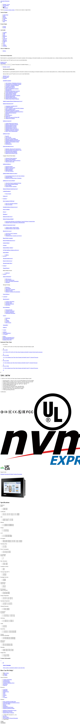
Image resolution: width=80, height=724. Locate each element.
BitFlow (7, 254)
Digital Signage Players (10, 87)
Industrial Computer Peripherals (12, 139)
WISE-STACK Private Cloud (11, 153)
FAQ (4, 696)
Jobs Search (5, 684)
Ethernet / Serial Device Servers (12, 124)
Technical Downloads (17, 474)
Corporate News (6, 680)
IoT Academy (8, 288)
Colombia (5, 20)
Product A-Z (5, 196)
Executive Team (9, 302)
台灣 (4, 42)
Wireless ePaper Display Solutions (12, 98)
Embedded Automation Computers (12, 110)
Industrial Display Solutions (8, 247)
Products (4, 78)
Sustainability (5, 325)
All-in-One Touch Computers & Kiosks (13, 183)
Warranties (8, 282)
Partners (4, 265)
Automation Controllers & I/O (11, 106)
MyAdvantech (6, 5)
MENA (4, 50)
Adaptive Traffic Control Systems (12, 227)
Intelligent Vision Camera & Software (13, 160)
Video (4, 692)
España (4, 27)
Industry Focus (6, 691)
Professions (8, 318)
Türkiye (4, 44)
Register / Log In (6, 66)
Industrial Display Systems (11, 94)
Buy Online (6, 673)
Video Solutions (5, 252)
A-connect (5, 697)
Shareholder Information (10, 313)
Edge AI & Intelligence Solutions (12, 88)
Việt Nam (5, 46)
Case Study (5, 689)
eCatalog (4, 695)
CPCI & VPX (8, 137)
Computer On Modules (10, 86)
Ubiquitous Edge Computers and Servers (14, 235)
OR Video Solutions (10, 171)
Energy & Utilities (6, 209)
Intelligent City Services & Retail (9, 180)
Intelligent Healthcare (7, 164)
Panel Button (3, 63)
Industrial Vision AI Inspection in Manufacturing (15, 222)
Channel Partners (6, 268)
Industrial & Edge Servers (7, 216)
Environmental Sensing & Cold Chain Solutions (15, 175)
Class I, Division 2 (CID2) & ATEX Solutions (15, 108)
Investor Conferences (10, 312)
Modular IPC (8, 142)
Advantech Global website (9, 9)
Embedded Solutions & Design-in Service (10, 207)
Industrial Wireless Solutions (11, 97)
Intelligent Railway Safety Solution (12, 228)
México (4, 17)
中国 (4, 33)
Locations (7, 321)
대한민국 (5, 38)
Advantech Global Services (7, 258)
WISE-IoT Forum (9, 290)
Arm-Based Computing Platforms (12, 85)
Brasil (4, 15)
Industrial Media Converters (11, 126)
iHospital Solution (9, 166)
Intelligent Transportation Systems (12, 141)
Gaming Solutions (6, 242)
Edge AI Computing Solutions (11, 203)
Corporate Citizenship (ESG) (8, 682)
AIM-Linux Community (10, 289)
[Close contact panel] (0, 660)
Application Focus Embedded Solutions (13, 84)
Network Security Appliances (11, 151)
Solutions (5, 198)
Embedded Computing (7, 80)
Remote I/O (8, 116)
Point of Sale (8, 234)
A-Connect (5, 334)
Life (6, 319)
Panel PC (7, 113)
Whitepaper (5, 690)
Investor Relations (6, 307)
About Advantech (6, 299)
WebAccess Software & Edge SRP (12, 117)
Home (4, 336)
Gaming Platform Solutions (11, 93)
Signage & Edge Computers (11, 186)
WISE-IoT (8, 272)
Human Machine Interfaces (11, 112)
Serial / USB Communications (11, 131)
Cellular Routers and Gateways (12, 123)
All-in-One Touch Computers (11, 233)
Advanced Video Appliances (11, 158)
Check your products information (12, 281)
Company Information (10, 301)
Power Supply (8, 193)
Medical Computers (9, 168)
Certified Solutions (9, 107)
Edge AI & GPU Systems (11, 138)
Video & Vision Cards (10, 161)
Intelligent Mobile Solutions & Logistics (10, 173)
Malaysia (5, 39)
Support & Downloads (7, 276)
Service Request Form (10, 280)
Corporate (5, 296)
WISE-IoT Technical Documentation (13, 291)
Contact (4, 329)
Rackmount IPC (9, 144)
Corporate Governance (10, 310)
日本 (4, 37)
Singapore (6, 7)
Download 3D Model (9, 474)
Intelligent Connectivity (7, 120)
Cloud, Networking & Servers (8, 146)
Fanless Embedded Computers (12, 92)
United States (5, 14)
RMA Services (8, 279)
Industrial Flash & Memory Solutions (13, 95)
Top (2, 721)
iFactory (4, 211)
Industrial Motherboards (10, 96)
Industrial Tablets (9, 177)
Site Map (5, 715)
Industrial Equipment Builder (8, 708)
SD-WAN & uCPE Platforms (11, 152)
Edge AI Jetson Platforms (11, 159)
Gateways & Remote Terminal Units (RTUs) (14, 111)
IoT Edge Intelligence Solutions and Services (11, 250)
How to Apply (8, 322)
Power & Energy (9, 115)
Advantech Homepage (4, 1)
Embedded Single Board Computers (13, 90)
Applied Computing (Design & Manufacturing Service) (12, 101)
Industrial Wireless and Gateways (12, 129)
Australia (5, 32)
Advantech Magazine (10, 303)
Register (4, 4)
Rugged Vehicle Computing (8, 238)
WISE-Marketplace (7, 333)
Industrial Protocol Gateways (11, 127)
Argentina (5, 18)
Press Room (8, 304)
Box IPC (7, 136)
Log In (8, 4)
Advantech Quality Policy (7, 263)
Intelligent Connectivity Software (12, 130)
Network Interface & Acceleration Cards (13, 150)
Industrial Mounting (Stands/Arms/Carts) (10, 188)
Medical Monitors (9, 169)
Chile (4, 19)
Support (4, 274)
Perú (4, 21)
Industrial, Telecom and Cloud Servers (13, 148)
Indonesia (5, 36)
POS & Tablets (8, 185)
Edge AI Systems (9, 204)
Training (7, 320)
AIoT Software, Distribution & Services (13, 83)
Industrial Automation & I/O (8, 103)
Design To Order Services (7, 260)
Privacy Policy (6, 717)
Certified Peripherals (6, 191)
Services (4, 256)
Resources (8, 287)
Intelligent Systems (6, 133)
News (4, 693)
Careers (4, 315)
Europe (4, 26)
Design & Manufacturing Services (9, 240)
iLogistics (4, 245)
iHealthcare (5, 214)
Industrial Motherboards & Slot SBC (13, 140)
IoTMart (4, 332)
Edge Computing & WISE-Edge (8, 201)
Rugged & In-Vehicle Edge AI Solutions (13, 178)
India (4, 34)
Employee (5, 327)
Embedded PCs (9, 89)
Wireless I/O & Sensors (10, 118)
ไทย (4, 43)
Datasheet (2, 474)
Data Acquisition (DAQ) (10, 109)
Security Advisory (6, 294)
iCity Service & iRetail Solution (12, 184)
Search (4, 6)
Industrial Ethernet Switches (11, 125)
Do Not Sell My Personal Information (10, 718)
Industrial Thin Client (7, 339)
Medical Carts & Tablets (10, 167)
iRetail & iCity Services (7, 231)
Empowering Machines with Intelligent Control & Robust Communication (20, 221)
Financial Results (9, 309)
